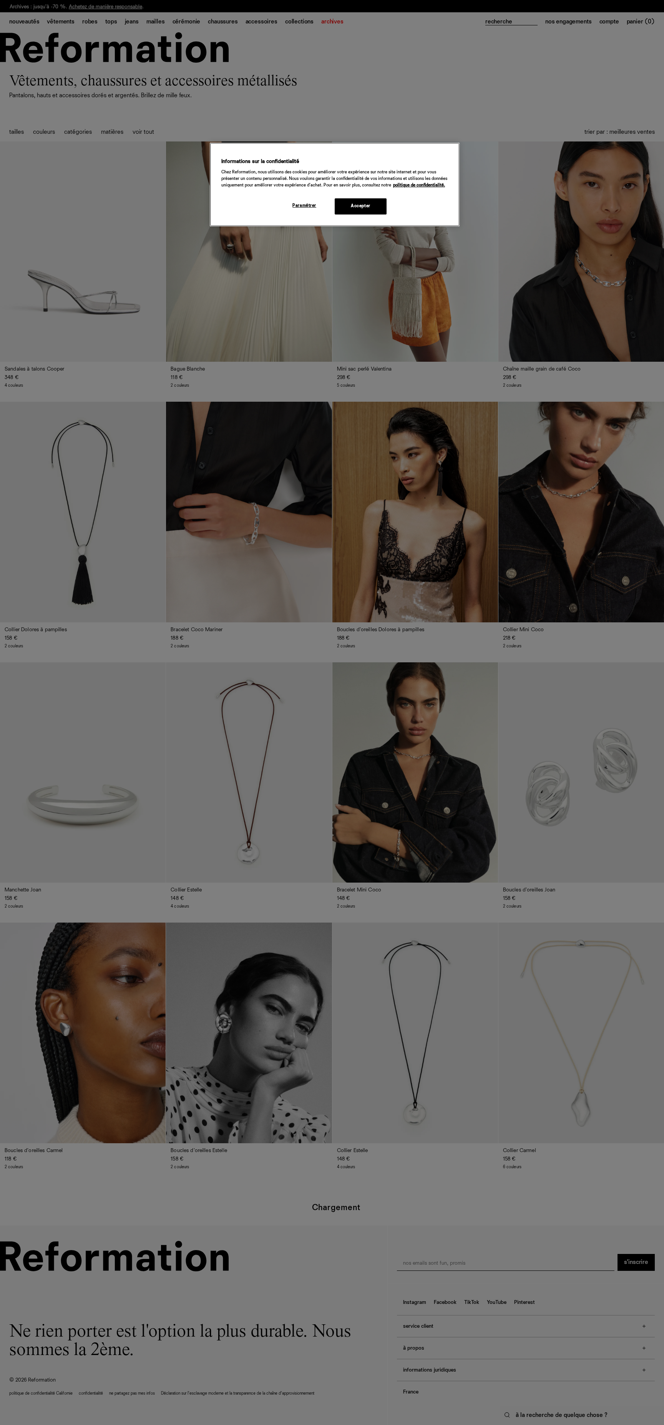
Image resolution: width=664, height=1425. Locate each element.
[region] (335, 185)
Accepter (360, 206)
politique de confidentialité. (419, 185)
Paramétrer (304, 205)
